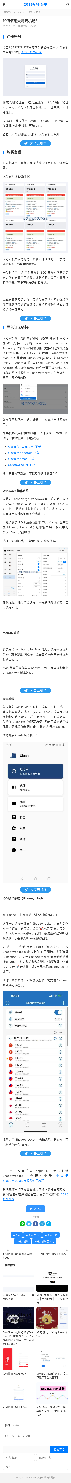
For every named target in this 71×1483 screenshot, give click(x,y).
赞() (35, 1208)
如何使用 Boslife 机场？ (54, 1253)
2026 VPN (19, 12)
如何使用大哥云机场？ (21, 21)
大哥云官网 (51, 1234)
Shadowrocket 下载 (21, 465)
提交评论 (59, 1449)
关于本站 (41, 1477)
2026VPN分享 (35, 4)
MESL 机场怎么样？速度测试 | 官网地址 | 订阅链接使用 (52, 1298)
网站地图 (51, 1477)
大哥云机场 (22, 1241)
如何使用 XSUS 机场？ (16, 1373)
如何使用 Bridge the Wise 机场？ (17, 1255)
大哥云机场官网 (31, 52)
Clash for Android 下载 (23, 453)
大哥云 (16, 1234)
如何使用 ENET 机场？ (16, 1407)
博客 (30, 12)
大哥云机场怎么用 (44, 1241)
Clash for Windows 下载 (24, 446)
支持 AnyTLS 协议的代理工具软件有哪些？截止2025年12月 (52, 1410)
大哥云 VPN (32, 1234)
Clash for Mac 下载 (21, 459)
